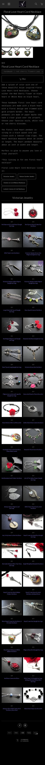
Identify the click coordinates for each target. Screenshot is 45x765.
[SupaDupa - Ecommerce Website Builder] (17, 740)
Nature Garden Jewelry (27, 176)
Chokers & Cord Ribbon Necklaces (14, 183)
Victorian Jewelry (8, 176)
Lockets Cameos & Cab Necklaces (14, 189)
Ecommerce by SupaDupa (25, 740)
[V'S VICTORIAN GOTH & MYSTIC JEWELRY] (22, 4)
